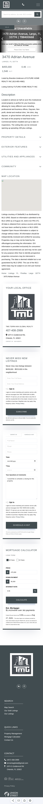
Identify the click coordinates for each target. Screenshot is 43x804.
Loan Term (10, 555)
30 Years (12, 560)
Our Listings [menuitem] (9, 714)
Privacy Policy (20, 403)
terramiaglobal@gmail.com (17, 763)
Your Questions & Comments (16, 475)
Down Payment (12, 577)
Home (4, 273)
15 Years (22, 560)
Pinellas (23, 273)
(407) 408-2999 (13, 760)
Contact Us (9, 341)
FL (17, 273)
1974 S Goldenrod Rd (15, 768)
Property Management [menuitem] (13, 734)
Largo (31, 273)
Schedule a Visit (29, 434)
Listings (11, 273)
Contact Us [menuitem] (8, 740)
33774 (37, 273)
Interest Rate (11, 587)
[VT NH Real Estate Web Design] (11, 795)
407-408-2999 (14, 330)
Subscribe (21, 412)
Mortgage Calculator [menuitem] (12, 737)
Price (8, 568)
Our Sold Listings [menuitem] (11, 711)
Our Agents (18, 341)
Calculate (21, 600)
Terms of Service (15, 534)
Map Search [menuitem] (9, 707)
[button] (37, 14)
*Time (8, 466)
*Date (8, 457)
